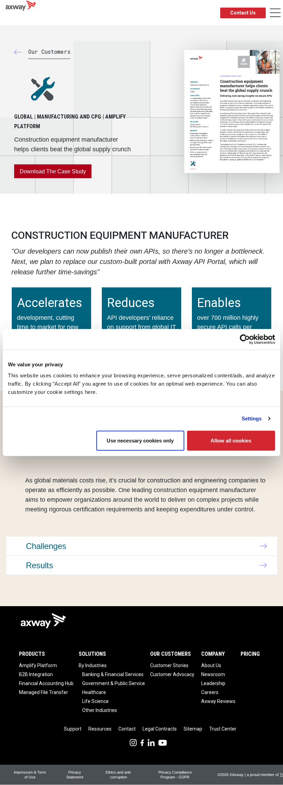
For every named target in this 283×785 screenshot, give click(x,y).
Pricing (250, 654)
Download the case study (53, 171)
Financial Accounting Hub (46, 683)
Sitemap (193, 729)
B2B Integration (36, 674)
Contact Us (243, 13)
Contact (127, 729)
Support (72, 729)
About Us (211, 665)
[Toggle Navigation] (275, 13)
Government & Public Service (113, 683)
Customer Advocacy (172, 674)
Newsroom (213, 674)
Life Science (95, 701)
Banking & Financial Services (113, 674)
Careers (209, 692)
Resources (99, 729)
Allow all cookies (231, 440)
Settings (252, 418)
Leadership (213, 683)
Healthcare (94, 692)
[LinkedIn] (151, 742)
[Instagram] (133, 742)
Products (32, 654)
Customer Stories (169, 665)
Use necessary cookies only (140, 440)
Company (213, 654)
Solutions (92, 654)
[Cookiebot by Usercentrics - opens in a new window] (245, 339)
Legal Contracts (160, 729)
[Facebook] (142, 742)
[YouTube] (162, 742)
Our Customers (170, 654)
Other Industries (99, 710)
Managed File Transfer (43, 692)
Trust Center (222, 729)
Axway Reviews (218, 701)
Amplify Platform (38, 665)
